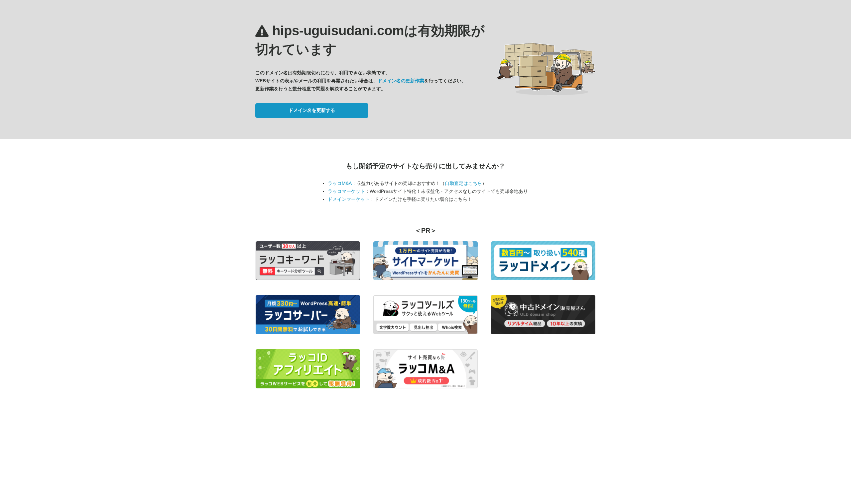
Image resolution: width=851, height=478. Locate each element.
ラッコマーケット (346, 191)
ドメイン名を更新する (312, 110)
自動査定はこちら (463, 183)
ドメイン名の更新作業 (401, 80)
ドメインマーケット (349, 199)
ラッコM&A (340, 183)
